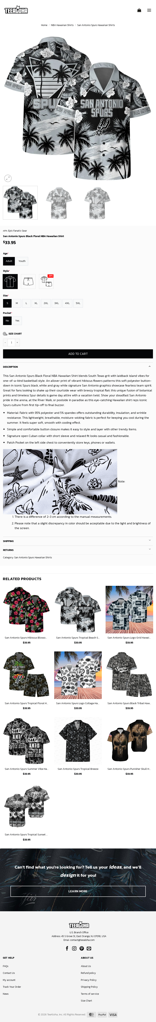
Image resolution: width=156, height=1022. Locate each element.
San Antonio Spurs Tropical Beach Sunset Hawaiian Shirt (78, 637)
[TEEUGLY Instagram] (74, 948)
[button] (139, 9)
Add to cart (78, 354)
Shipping (8, 541)
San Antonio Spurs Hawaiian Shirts (96, 25)
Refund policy (88, 973)
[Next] (145, 108)
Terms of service (90, 994)
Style (6, 271)
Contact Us (9, 973)
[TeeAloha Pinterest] (82, 948)
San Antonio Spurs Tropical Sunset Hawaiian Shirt (27, 834)
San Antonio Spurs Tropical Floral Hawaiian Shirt (27, 703)
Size (6, 295)
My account (9, 980)
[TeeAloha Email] (89, 948)
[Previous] (10, 108)
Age (6, 253)
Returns (8, 550)
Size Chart (86, 1000)
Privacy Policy (89, 980)
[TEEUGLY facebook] (67, 948)
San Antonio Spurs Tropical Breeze (78, 769)
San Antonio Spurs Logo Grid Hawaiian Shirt (129, 637)
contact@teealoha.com (82, 940)
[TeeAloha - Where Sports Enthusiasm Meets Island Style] (16, 9)
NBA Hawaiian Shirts (62, 25)
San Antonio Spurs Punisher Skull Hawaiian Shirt (129, 769)
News (6, 994)
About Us (86, 966)
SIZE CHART (15, 333)
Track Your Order (12, 987)
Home (44, 25)
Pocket (7, 313)
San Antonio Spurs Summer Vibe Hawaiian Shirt (27, 769)
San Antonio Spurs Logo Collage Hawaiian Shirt (78, 703)
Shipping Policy (89, 987)
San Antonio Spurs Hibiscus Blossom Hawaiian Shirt (27, 637)
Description (10, 367)
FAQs (5, 966)
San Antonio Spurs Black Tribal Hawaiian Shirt (129, 703)
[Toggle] (149, 366)
